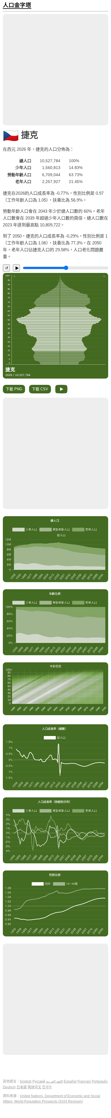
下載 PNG (14, 389)
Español (70, 1081)
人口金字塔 (17, 5)
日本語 (22, 1087)
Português (100, 1081)
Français (84, 1081)
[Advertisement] (55, 69)
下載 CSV (40, 389)
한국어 (47, 1087)
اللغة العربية (54, 1081)
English (26, 1081)
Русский (38, 1081)
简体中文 (34, 1087)
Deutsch (9, 1087)
